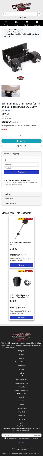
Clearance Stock (21, 379)
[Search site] (40, 14)
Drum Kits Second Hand (21, 383)
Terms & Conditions (24, 438)
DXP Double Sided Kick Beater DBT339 (20, 243)
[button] (22, 146)
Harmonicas (21, 365)
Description (7, 194)
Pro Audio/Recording (21, 362)
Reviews (6, 203)
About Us (21, 397)
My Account (21, 416)
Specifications (8, 198)
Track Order (21, 419)
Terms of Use (26, 453)
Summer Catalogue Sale (21, 390)
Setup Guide (21, 412)
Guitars (21, 354)
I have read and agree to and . (22, 438)
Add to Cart (21, 265)
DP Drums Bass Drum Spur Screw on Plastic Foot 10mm (20, 296)
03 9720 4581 (22, 17)
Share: (4, 110)
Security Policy (35, 453)
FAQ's (21, 423)
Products (21, 373)
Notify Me (22, 141)
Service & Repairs (21, 408)
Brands (21, 369)
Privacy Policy (35, 438)
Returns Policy (7, 453)
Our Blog (21, 404)
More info (15, 122)
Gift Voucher (22, 387)
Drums (21, 358)
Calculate (22, 172)
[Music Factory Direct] (22, 7)
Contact (21, 401)
